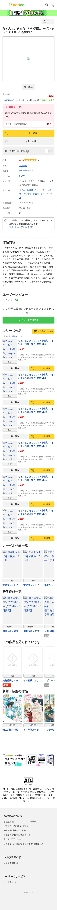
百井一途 (23, 166)
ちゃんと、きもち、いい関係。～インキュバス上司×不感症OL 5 (36, 478)
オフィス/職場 (25, 194)
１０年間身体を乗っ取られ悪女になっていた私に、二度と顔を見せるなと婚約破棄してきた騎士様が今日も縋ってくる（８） (32, 729)
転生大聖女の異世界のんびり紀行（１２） (11, 729)
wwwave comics (26, 171)
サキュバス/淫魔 (26, 190)
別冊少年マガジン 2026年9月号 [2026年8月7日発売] (33, 631)
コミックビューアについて (19, 227)
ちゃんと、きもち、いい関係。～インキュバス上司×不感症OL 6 (36, 512)
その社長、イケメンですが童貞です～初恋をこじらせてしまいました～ (32, 680)
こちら (29, 801)
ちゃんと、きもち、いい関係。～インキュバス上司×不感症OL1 (36, 342)
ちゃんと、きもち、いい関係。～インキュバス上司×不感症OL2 (36, 376)
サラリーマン (40, 190)
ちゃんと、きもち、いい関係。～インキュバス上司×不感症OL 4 (36, 444)
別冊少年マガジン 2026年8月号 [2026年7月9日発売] (12, 631)
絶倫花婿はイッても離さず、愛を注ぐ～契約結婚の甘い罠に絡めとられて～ (11, 680)
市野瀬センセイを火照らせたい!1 (32, 585)
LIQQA (22, 176)
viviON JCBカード (12, 100)
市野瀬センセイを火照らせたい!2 (11, 585)
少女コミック (38, 194)
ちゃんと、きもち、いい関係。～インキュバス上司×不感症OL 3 (36, 410)
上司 (50, 190)
